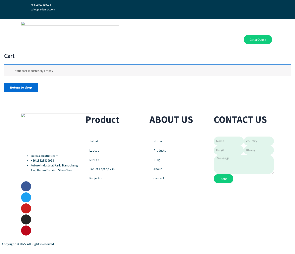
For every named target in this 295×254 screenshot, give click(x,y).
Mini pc (94, 160)
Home (163, 40)
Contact (228, 40)
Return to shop (21, 87)
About (198, 40)
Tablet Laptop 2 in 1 (103, 169)
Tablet (94, 141)
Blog (212, 40)
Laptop (94, 150)
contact (159, 178)
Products (180, 40)
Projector (96, 178)
